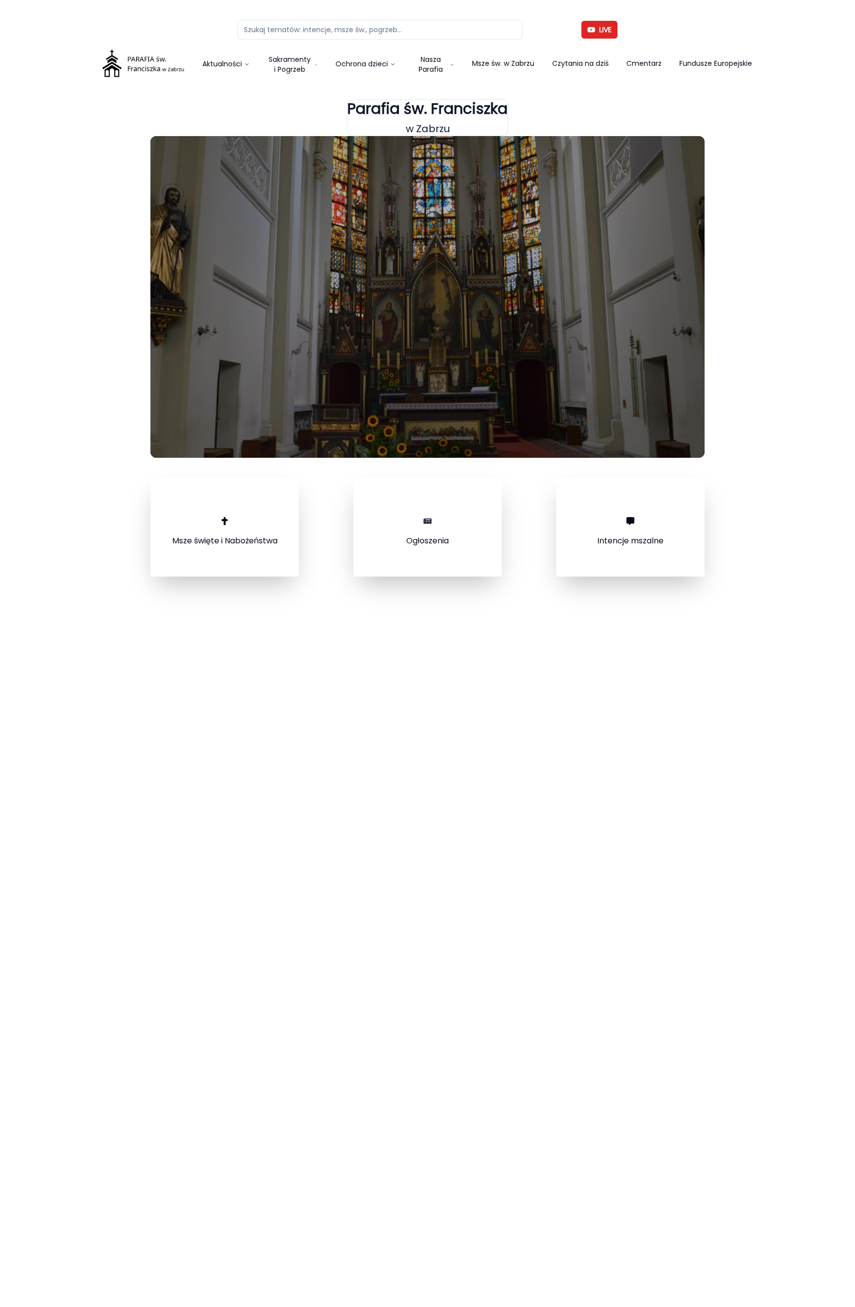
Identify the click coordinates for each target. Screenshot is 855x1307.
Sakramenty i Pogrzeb (290, 64)
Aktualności (222, 64)
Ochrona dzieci (361, 64)
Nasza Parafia (431, 64)
